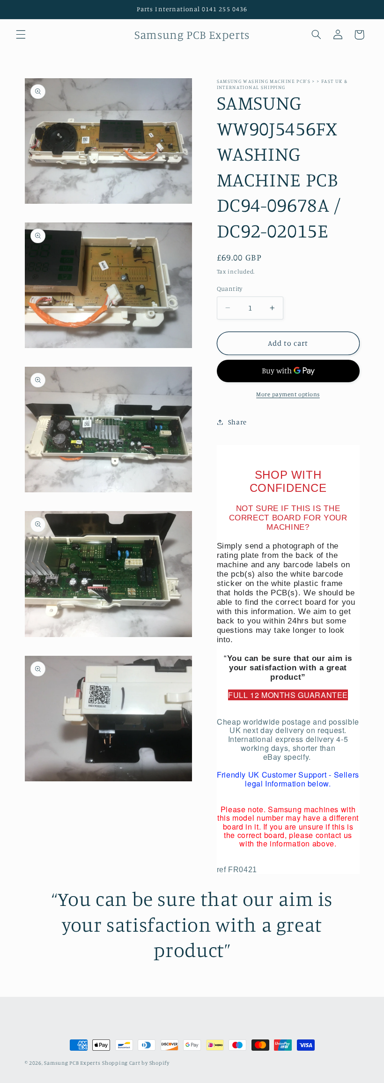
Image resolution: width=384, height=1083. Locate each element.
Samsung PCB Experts (72, 1063)
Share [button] (237, 422)
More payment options (288, 394)
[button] (20, 34)
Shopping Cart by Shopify (136, 1063)
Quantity (230, 288)
